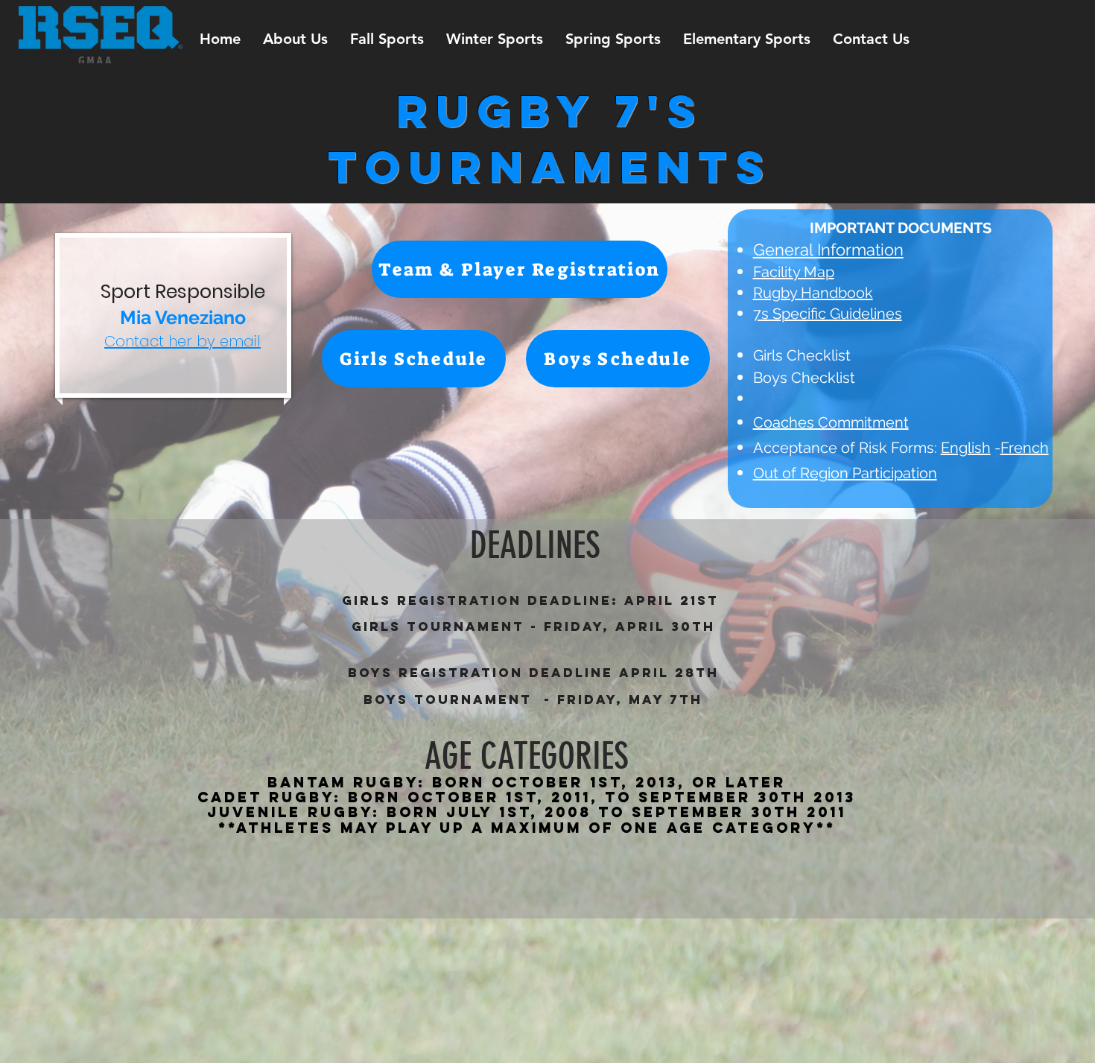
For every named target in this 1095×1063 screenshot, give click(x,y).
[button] (295, 39)
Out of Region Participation (845, 473)
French (1024, 448)
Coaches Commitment (831, 422)
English (966, 448)
